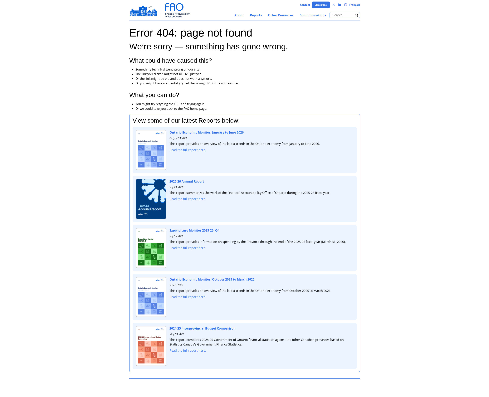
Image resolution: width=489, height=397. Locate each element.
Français (354, 5)
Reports (256, 15)
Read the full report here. (187, 150)
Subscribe (321, 5)
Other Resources (280, 15)
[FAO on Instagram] (345, 5)
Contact (305, 5)
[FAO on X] (334, 5)
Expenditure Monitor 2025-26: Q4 (194, 230)
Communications (313, 15)
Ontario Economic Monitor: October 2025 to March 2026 (211, 279)
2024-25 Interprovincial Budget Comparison (202, 328)
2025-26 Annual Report (186, 181)
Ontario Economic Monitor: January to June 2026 (206, 132)
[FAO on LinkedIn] (339, 5)
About (239, 15)
